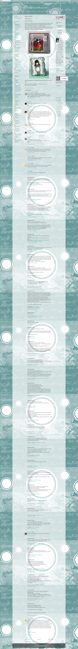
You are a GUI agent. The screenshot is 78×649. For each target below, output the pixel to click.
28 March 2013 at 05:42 (31, 379)
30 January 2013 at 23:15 (32, 200)
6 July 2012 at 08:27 (31, 98)
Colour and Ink (17, 69)
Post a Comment (29, 634)
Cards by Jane (17, 75)
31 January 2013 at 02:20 (32, 216)
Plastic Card (29, 156)
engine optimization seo (37, 184)
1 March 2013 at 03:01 (31, 355)
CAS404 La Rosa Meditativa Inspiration (17, 103)
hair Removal (35, 466)
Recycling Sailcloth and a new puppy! (18, 71)
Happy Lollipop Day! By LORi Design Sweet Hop (18, 129)
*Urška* (28, 171)
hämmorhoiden (37, 455)
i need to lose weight (38, 431)
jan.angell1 (29, 147)
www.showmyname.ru (37, 249)
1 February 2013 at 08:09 (32, 242)
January (59, 109)
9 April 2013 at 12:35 (31, 433)
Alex (61, 38)
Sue (28, 101)
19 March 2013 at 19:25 (31, 365)
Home (39, 639)
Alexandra (29, 110)
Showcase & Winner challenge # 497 (18, 42)
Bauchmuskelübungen (39, 554)
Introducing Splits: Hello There (18, 96)
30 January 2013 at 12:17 (32, 185)
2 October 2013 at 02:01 (31, 632)
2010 (58, 112)
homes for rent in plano (40, 442)
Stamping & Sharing (17, 55)
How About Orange (17, 121)
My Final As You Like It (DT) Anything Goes (17, 49)
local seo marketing (36, 229)
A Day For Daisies (17, 80)
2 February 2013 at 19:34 (32, 251)
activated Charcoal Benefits (39, 261)
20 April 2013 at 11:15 (31, 495)
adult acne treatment (36, 395)
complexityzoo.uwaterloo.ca (36, 199)
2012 (58, 100)
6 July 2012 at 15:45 (31, 144)
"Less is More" (17, 40)
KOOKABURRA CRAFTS (17, 86)
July (59, 101)
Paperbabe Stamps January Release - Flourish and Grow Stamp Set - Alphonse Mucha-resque (18, 63)
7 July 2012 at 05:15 (31, 152)
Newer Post (27, 639)
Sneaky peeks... (61, 103)
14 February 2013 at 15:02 (32, 287)
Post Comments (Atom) (34, 641)
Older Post (50, 639)
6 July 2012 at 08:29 (31, 106)
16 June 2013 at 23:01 (31, 600)
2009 (58, 114)
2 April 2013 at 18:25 (31, 407)
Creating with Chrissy (17, 100)
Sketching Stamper (17, 60)
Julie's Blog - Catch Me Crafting (17, 34)
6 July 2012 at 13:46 (31, 127)
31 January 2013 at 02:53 (32, 230)
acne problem (35, 364)
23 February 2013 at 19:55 (32, 317)
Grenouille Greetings (31, 92)
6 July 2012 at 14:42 (31, 133)
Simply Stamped (18, 94)
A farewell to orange (18, 122)
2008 (58, 115)
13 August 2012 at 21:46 (31, 160)
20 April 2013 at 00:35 (31, 467)
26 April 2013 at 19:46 (31, 528)
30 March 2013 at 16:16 (31, 396)
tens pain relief (39, 316)
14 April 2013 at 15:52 (31, 456)
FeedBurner (60, 33)
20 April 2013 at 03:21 (31, 481)
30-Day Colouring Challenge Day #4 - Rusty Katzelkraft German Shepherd (18, 89)
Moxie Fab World (17, 114)
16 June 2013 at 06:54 (31, 586)
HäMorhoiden (41, 584)
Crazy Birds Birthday (17, 36)
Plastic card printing (44, 165)
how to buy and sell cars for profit (42, 378)
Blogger (45, 646)
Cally (28, 130)
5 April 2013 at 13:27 (31, 421)
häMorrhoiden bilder (35, 527)
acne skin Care (33, 406)
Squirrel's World (18, 47)
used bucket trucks (38, 286)
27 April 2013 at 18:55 (31, 544)
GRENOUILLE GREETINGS (17, 25)
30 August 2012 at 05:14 (31, 167)
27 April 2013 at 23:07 (31, 556)
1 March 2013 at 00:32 (31, 337)
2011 (58, 111)
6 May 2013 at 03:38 (31, 571)
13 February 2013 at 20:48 (32, 276)
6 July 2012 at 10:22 (31, 119)
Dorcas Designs (18, 134)
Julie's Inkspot (17, 107)
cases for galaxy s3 (40, 515)
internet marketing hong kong (44, 353)
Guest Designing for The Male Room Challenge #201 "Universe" (18, 27)
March (59, 106)
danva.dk (32, 336)
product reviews (40, 275)
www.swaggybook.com (40, 543)
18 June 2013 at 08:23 (31, 615)
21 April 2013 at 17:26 (31, 516)
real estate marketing (36, 307)
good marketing (36, 306)
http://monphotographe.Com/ (39, 503)
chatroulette (40, 598)
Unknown (29, 123)
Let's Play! (16, 81)
